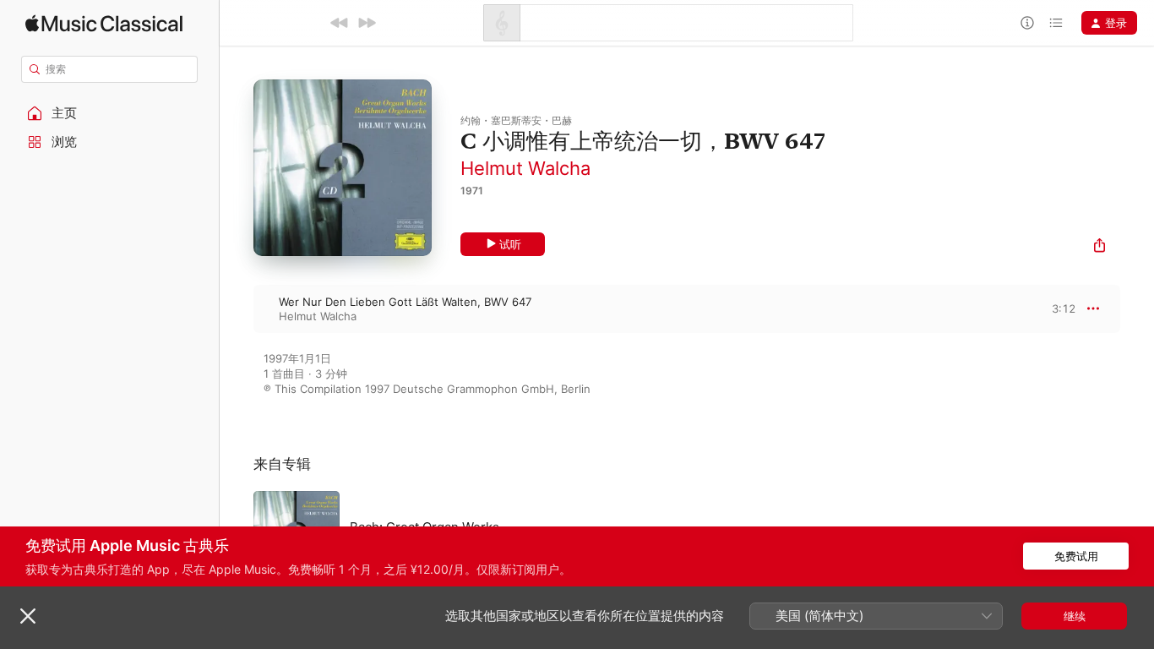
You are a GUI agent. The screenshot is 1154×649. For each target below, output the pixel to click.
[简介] (1027, 23)
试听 (510, 244)
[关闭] (27, 616)
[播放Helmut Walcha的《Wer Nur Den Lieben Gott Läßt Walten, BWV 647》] (236, 308)
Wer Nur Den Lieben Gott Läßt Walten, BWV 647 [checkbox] (405, 301)
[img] (103, 23)
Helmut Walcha (525, 168)
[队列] (1056, 23)
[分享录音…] (1099, 247)
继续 (1075, 616)
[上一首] (339, 22)
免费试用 (1076, 556)
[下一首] (366, 22)
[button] (110, 113)
